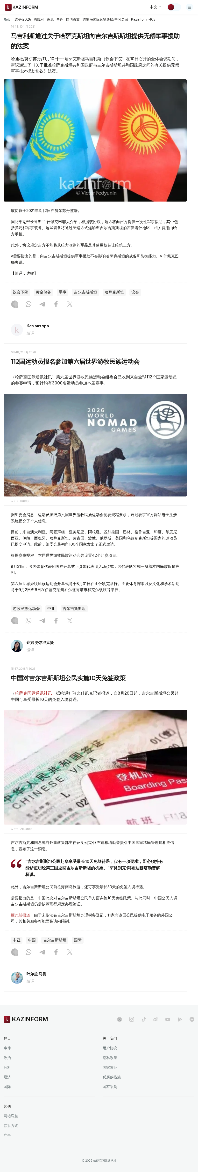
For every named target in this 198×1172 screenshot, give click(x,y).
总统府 (39, 19)
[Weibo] (155, 1019)
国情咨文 (73, 19)
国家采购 (110, 1086)
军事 (62, 292)
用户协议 (110, 1048)
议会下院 (20, 292)
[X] (70, 304)
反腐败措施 (112, 1077)
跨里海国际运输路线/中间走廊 (105, 19)
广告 (7, 1135)
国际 (78, 940)
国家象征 (110, 1067)
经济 (7, 1077)
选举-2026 (22, 19)
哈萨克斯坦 (114, 292)
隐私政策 (110, 1057)
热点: (7, 19)
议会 (135, 292)
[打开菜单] (189, 7)
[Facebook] (56, 304)
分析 (7, 1067)
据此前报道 (20, 915)
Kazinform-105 (143, 19)
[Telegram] (42, 304)
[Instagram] (15, 304)
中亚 (51, 608)
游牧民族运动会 (26, 608)
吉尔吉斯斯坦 (85, 292)
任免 (50, 19)
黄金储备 (43, 292)
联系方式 (11, 1125)
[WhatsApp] (28, 304)
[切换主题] (174, 7)
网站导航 (11, 1116)
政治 (7, 1057)
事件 (60, 19)
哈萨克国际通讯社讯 (33, 693)
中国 (32, 940)
